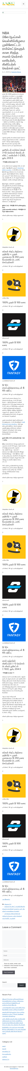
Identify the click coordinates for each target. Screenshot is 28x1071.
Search (4, 982)
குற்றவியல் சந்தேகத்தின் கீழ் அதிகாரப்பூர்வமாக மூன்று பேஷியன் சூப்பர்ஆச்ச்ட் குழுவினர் (12, 916)
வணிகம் (4, 1057)
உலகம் (4, 1046)
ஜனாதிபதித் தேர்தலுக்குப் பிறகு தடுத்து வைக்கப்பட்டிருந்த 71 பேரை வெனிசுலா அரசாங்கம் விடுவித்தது (13, 1014)
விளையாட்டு (7, 904)
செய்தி (4, 1049)
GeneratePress (14, 1068)
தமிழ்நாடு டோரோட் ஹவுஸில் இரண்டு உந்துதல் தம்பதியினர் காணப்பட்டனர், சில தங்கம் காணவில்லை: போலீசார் (13, 909)
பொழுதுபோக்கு (6, 1054)
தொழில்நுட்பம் (6, 1051)
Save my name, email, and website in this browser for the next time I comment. (13, 965)
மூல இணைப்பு (6, 899)
